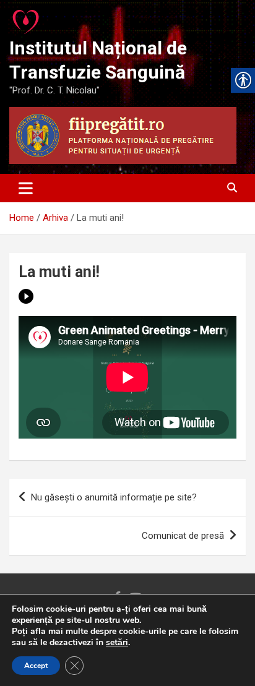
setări (117, 642)
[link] (26, 18)
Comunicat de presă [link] (183, 535)
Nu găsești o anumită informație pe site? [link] (114, 497)
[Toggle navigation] (25, 188)
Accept (36, 666)
